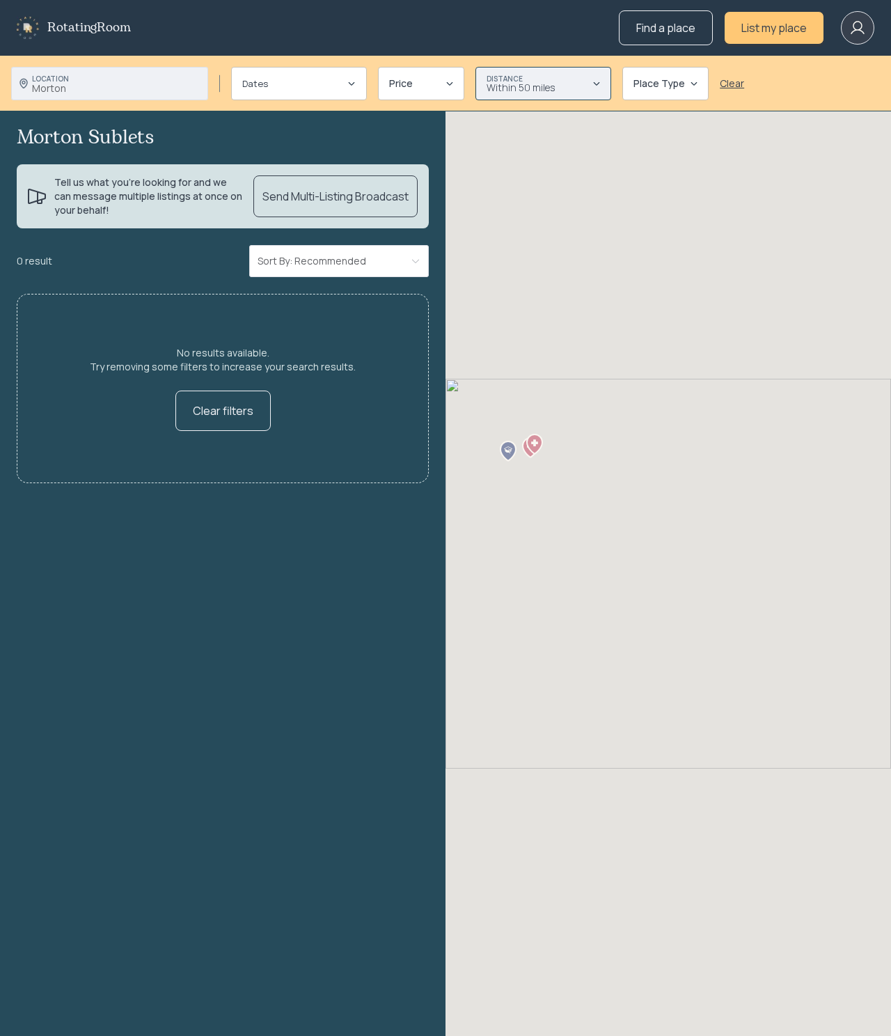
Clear (732, 83)
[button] (534, 444)
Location (50, 78)
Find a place (665, 28)
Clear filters (223, 410)
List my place (774, 28)
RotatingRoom (89, 28)
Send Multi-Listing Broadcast (335, 196)
